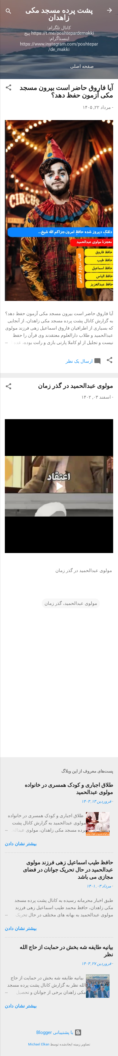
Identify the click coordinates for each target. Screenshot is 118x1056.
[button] (8, 88)
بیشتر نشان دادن (21, 843)
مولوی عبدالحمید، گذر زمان (70, 603)
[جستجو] (8, 12)
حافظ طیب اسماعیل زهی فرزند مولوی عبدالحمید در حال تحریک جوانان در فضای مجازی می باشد (68, 869)
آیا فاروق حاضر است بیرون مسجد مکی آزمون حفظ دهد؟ (66, 91)
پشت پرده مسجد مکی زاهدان (59, 14)
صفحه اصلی (82, 66)
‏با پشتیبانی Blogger (55, 1032)
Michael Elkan (38, 1044)
